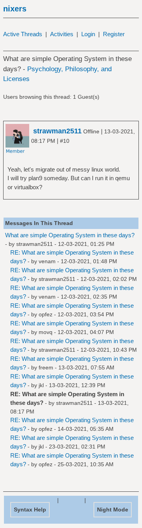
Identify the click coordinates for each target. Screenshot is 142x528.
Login (88, 34)
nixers (14, 8)
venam (47, 261)
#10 (64, 141)
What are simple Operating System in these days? (70, 235)
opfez (45, 314)
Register (114, 34)
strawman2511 (34, 244)
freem (46, 367)
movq (45, 332)
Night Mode (112, 509)
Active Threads (22, 34)
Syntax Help (30, 509)
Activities (61, 34)
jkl (41, 385)
